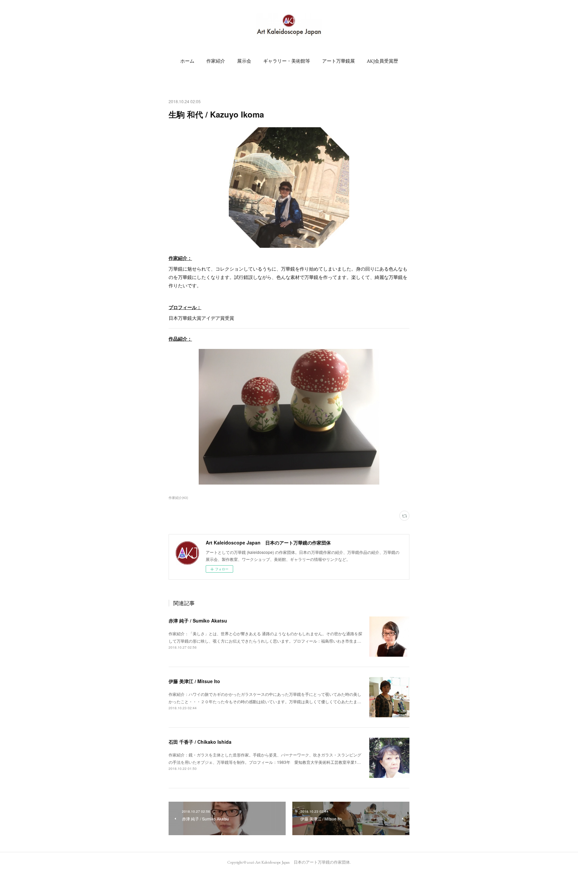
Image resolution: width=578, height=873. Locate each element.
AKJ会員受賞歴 (382, 61)
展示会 (244, 61)
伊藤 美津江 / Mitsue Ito (194, 681)
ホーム (187, 61)
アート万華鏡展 (338, 61)
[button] (187, 61)
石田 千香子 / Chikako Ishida (200, 741)
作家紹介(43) (178, 497)
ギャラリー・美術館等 (286, 61)
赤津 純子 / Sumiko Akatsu (198, 620)
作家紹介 (215, 61)
